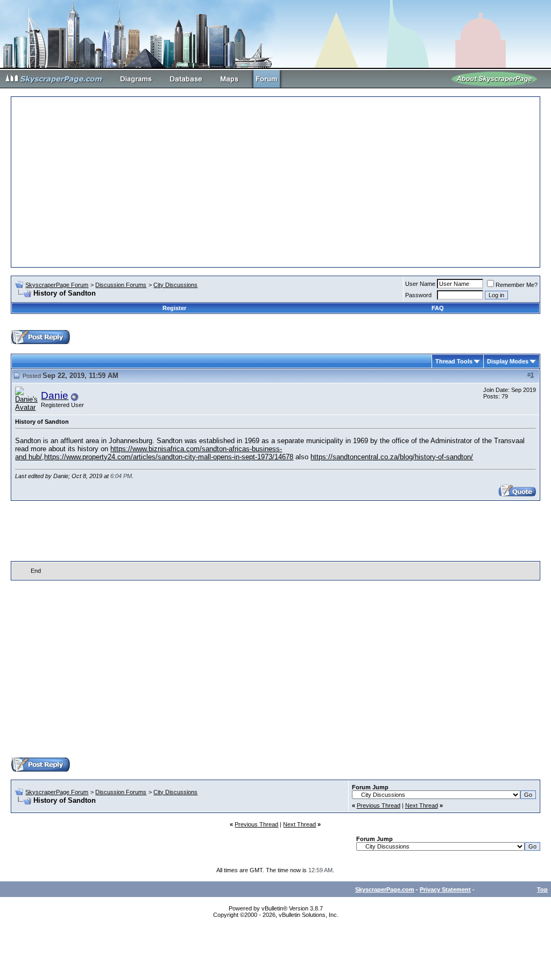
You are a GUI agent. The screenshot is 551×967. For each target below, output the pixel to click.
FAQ (438, 308)
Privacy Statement (445, 889)
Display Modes (507, 361)
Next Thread (421, 805)
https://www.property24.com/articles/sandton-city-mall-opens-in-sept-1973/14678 (168, 457)
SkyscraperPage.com (384, 889)
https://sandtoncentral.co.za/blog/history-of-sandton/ (391, 457)
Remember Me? (517, 285)
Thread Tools (453, 361)
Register (174, 308)
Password (418, 295)
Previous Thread (378, 805)
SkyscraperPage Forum (56, 285)
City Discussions (175, 285)
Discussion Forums (120, 285)
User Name (420, 284)
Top (542, 889)
